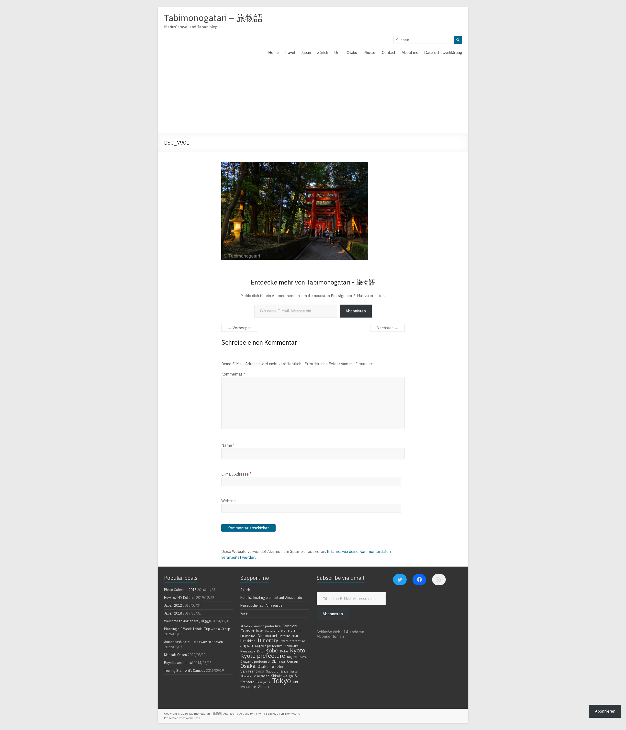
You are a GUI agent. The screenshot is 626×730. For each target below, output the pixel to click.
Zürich (322, 52)
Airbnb (245, 590)
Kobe (271, 650)
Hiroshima (248, 641)
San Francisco (252, 671)
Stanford (247, 682)
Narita (303, 657)
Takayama (263, 682)
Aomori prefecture (267, 626)
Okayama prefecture (255, 661)
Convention (251, 630)
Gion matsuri (267, 636)
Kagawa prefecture (269, 646)
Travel (290, 52)
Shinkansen (261, 676)
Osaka (248, 666)
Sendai (294, 671)
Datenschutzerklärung (443, 52)
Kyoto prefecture (262, 655)
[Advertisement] (313, 96)
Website (228, 500)
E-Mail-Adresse (236, 474)
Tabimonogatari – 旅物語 (213, 17)
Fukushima (248, 636)
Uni (337, 52)
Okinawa (278, 661)
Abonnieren (356, 310)
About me (410, 52)
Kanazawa (247, 651)
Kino (260, 651)
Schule (284, 671)
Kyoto (297, 650)
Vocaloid (245, 687)
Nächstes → (387, 327)
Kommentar (233, 374)
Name (228, 445)
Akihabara (246, 626)
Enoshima (272, 631)
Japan (306, 52)
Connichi (290, 626)
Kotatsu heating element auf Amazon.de (271, 597)
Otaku (352, 52)
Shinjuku (245, 676)
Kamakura (292, 646)
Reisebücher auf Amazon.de (261, 605)
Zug (254, 687)
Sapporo (272, 671)
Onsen (292, 661)
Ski (297, 676)
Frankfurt (294, 631)
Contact (388, 52)
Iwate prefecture (292, 641)
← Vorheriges (240, 327)
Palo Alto (276, 667)
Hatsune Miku (288, 636)
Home (273, 52)
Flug (283, 631)
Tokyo (281, 680)
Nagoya (292, 657)
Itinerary (267, 640)
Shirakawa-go (282, 676)
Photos (369, 52)
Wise (244, 613)
